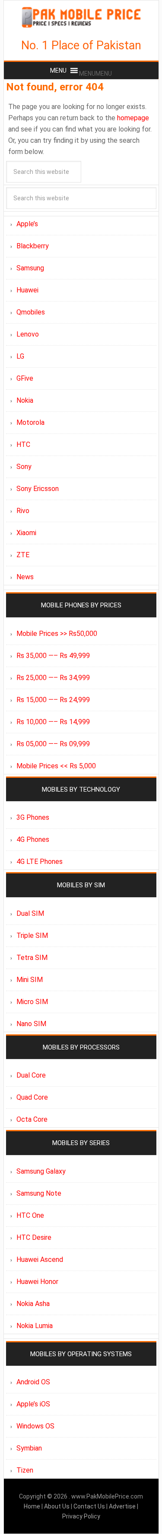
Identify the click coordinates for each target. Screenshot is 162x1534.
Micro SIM (32, 1002)
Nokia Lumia (34, 1326)
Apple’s (27, 224)
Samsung (30, 268)
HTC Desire (33, 1237)
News (25, 577)
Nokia (24, 400)
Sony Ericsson (37, 489)
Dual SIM (30, 913)
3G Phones (32, 817)
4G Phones (32, 839)
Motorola (30, 422)
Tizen (24, 1470)
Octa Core (32, 1119)
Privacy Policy (81, 1516)
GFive (24, 378)
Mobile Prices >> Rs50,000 (56, 633)
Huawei (27, 290)
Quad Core (32, 1097)
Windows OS (35, 1426)
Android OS (33, 1382)
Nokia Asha (33, 1304)
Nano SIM (31, 1024)
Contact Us (89, 1506)
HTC (23, 444)
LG (20, 356)
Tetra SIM (32, 957)
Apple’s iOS (33, 1404)
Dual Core (31, 1075)
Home (32, 1506)
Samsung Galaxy (41, 1171)
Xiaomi (26, 533)
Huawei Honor (37, 1281)
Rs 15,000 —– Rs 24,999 (53, 700)
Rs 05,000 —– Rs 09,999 (53, 744)
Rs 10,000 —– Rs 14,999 (53, 722)
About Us (57, 1506)
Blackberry (32, 246)
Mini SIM (29, 980)
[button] (95, 73)
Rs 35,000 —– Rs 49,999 (53, 655)
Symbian (29, 1448)
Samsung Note (38, 1193)
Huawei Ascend (39, 1259)
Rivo (22, 511)
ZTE (22, 555)
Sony (24, 466)
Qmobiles (30, 312)
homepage (133, 118)
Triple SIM (32, 935)
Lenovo (27, 334)
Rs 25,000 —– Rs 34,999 (53, 678)
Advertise (122, 1506)
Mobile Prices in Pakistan (81, 17)
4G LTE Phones (39, 861)
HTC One (30, 1215)
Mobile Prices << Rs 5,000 (56, 766)
